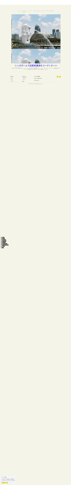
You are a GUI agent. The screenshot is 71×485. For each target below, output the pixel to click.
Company (12, 81)
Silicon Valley (25, 77)
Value (12, 79)
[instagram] (60, 76)
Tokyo (24, 79)
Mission (12, 78)
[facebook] (57, 76)
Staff (11, 80)
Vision (12, 77)
